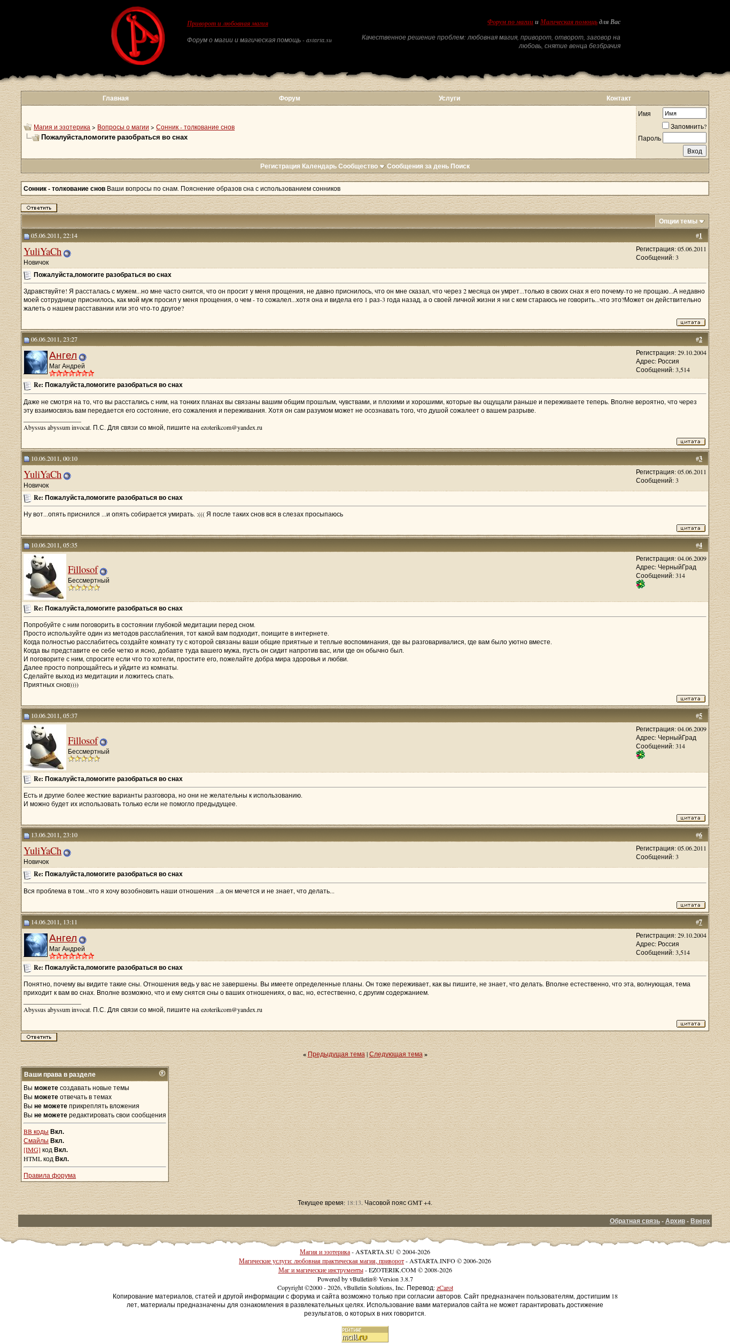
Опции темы (678, 221)
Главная (116, 98)
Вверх (700, 1220)
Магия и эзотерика (62, 126)
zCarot (445, 1287)
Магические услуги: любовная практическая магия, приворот (321, 1260)
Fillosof (83, 569)
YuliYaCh (42, 251)
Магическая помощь (568, 22)
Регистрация (280, 166)
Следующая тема (396, 1053)
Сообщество (358, 166)
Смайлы (36, 1140)
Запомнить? (688, 126)
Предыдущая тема (336, 1053)
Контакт (619, 98)
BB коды (36, 1131)
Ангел (63, 354)
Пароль (649, 138)
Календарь (319, 166)
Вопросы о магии (123, 126)
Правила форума (50, 1175)
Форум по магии (510, 22)
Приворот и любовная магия (227, 23)
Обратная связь (635, 1220)
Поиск (460, 166)
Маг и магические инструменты (320, 1269)
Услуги (449, 98)
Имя (644, 113)
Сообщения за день (418, 166)
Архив (675, 1220)
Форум (289, 98)
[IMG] (32, 1149)
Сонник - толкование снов (195, 126)
